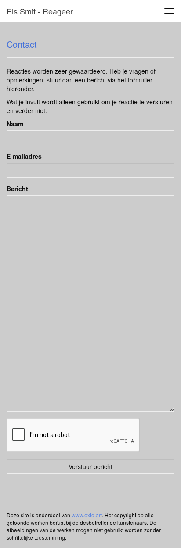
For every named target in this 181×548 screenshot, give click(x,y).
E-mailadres (24, 156)
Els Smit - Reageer (40, 11)
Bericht (17, 188)
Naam (15, 123)
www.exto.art (87, 515)
